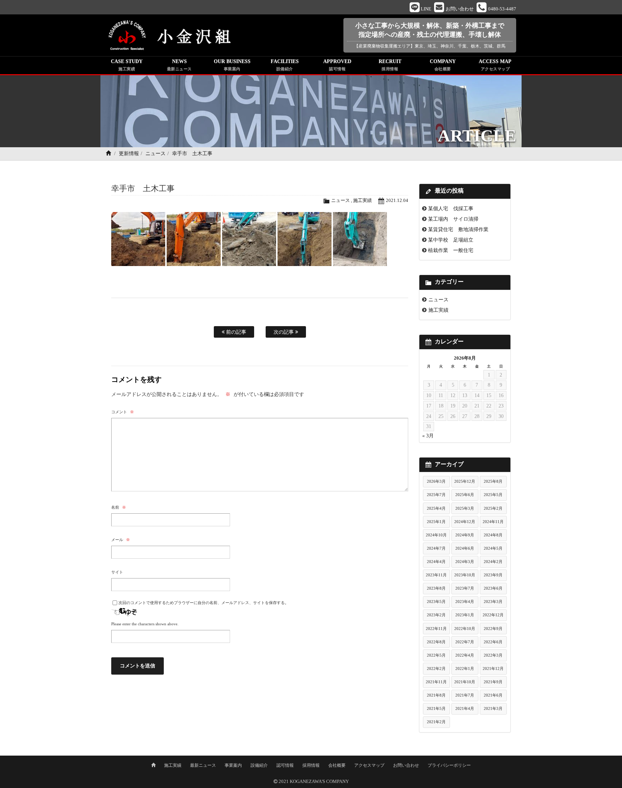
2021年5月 (436, 708)
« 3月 (428, 435)
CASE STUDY (127, 65)
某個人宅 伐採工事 (450, 208)
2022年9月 (493, 628)
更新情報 (129, 153)
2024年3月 (464, 561)
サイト (117, 572)
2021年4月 (464, 708)
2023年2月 (436, 615)
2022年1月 (464, 668)
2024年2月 (493, 561)
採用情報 (311, 765)
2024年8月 (493, 535)
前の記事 (235, 332)
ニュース (155, 153)
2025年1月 (436, 521)
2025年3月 (464, 508)
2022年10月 (464, 628)
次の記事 (284, 332)
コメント (122, 412)
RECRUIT (390, 65)
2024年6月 (464, 548)
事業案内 (233, 765)
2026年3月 (436, 481)
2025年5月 (493, 494)
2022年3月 (493, 655)
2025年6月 (464, 494)
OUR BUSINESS (232, 65)
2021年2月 (436, 722)
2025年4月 (436, 508)
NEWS (179, 65)
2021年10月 (464, 682)
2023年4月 (464, 601)
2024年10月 (436, 535)
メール (120, 539)
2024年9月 (464, 535)
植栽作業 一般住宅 (450, 250)
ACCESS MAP (495, 65)
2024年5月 (493, 548)
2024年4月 (436, 561)
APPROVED (337, 65)
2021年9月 (493, 682)
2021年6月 (493, 695)
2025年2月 (493, 508)
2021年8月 (436, 695)
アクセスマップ (369, 765)
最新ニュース (203, 765)
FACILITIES (285, 65)
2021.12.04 (397, 200)
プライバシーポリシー (449, 765)
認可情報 (285, 765)
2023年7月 (464, 588)
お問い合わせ (406, 765)
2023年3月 (493, 601)
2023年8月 (436, 588)
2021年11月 (436, 682)
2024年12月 (464, 521)
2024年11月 (493, 521)
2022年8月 (436, 642)
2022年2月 (436, 668)
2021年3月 (493, 708)
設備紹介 (259, 765)
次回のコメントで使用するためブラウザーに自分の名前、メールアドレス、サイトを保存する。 (203, 602)
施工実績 (362, 200)
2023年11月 (436, 575)
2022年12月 (493, 615)
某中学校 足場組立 (450, 240)
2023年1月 (464, 615)
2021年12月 (493, 668)
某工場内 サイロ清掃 (453, 219)
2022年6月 (493, 642)
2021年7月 (464, 695)
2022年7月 (464, 642)
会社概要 (337, 765)
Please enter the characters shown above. (145, 624)
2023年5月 (436, 601)
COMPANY (443, 65)
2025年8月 (493, 481)
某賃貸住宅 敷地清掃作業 (458, 229)
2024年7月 (436, 548)
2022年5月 (436, 655)
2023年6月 (493, 588)
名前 (118, 507)
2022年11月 (436, 628)
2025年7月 (436, 494)
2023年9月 (493, 575)
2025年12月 (464, 481)
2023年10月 (464, 575)
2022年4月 (464, 655)
